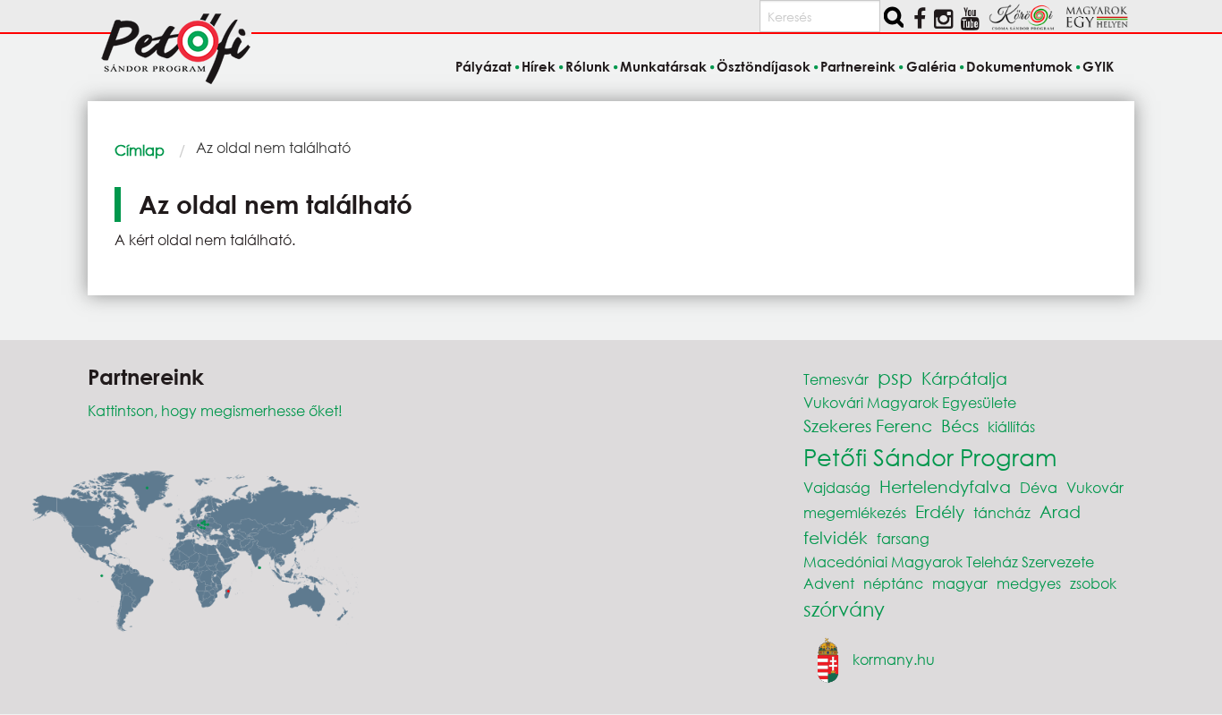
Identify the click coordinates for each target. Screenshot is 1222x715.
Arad (1060, 511)
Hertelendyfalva (945, 486)
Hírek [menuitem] (539, 66)
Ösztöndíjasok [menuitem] (763, 66)
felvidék (835, 537)
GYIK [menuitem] (1098, 66)
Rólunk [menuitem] (587, 66)
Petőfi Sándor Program (930, 456)
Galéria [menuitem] (930, 66)
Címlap (140, 149)
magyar (960, 583)
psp (895, 377)
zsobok (1093, 583)
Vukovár (1095, 487)
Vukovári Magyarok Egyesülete (909, 402)
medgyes (1029, 583)
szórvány (844, 609)
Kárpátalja (964, 378)
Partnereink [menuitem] (857, 66)
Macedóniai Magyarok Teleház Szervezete (948, 561)
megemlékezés (854, 512)
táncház (1002, 512)
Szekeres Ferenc (867, 425)
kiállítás (1011, 426)
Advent (828, 583)
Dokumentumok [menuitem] (1019, 66)
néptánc (893, 583)
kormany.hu (894, 658)
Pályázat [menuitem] (483, 66)
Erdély (939, 511)
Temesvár (836, 379)
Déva (1038, 487)
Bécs (960, 425)
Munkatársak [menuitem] (663, 66)
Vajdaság (836, 487)
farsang (903, 538)
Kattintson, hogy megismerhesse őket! (215, 410)
